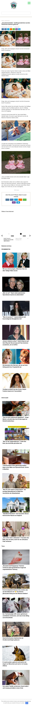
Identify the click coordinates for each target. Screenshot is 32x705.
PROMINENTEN (5, 249)
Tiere (3, 546)
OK (26, 703)
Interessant (17, 27)
